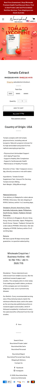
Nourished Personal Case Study (18, 357)
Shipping (10, 82)
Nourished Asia (21, 375)
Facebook (19, 368)
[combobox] (30, 21)
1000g (18, 93)
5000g (26, 93)
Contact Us (19, 363)
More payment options (18, 118)
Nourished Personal (18, 349)
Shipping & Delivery (19, 360)
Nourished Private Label (18, 343)
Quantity (13, 101)
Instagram (19, 371)
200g (10, 93)
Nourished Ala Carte (18, 346)
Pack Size (18, 89)
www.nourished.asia (18, 378)
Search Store (18, 340)
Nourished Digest (18, 354)
